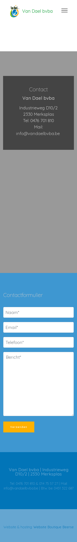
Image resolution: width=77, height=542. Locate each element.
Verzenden (18, 427)
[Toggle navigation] (64, 10)
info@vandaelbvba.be (38, 133)
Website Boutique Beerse (53, 527)
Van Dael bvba (37, 11)
